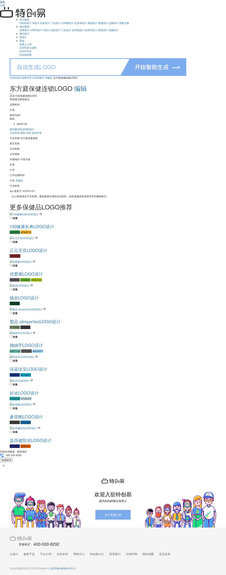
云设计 (14, 554)
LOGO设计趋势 (27, 47)
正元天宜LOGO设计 (28, 250)
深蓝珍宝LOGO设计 (28, 369)
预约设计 (24, 33)
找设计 (23, 37)
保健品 (48, 77)
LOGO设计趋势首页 (21, 77)
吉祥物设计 (67, 23)
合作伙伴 (62, 554)
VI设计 (35, 23)
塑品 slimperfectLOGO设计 (35, 321)
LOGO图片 (38, 77)
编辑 (80, 88)
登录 (2, 2)
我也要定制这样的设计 (22, 129)
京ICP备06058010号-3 (62, 568)
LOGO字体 (25, 51)
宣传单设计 (80, 23)
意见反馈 (164, 554)
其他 (21, 40)
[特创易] (113, 538)
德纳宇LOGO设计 (26, 345)
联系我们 (115, 554)
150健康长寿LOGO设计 (32, 226)
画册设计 (103, 23)
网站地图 (148, 554)
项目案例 (24, 26)
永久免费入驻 (113, 515)
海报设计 (92, 23)
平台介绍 (45, 554)
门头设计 (56, 23)
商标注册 (124, 23)
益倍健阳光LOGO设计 (31, 440)
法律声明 (131, 554)
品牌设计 (113, 23)
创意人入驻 (25, 44)
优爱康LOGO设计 (26, 274)
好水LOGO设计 (24, 393)
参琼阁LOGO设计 (26, 416)
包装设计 (45, 23)
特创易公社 (97, 554)
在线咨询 (6, 460)
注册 (2, 5)
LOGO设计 (25, 23)
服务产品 (29, 554)
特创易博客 (25, 54)
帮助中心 (79, 554)
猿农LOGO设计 (24, 297)
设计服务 (24, 19)
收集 (15, 218)
